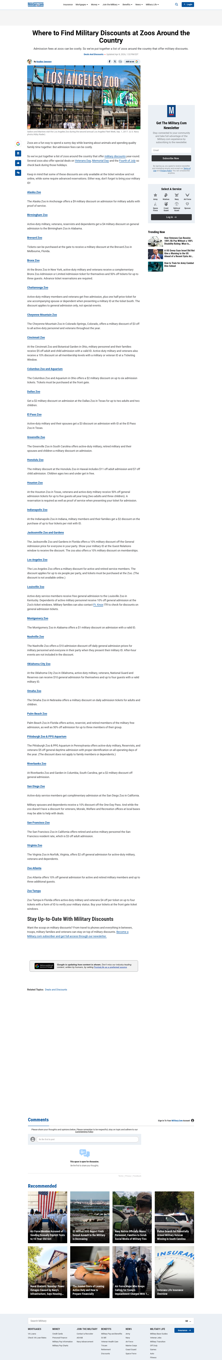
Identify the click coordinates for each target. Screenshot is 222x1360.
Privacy (128, 1176)
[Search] (176, 4)
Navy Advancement (85, 1341)
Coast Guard (131, 1349)
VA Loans (32, 1334)
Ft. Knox (98, 604)
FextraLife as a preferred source (110, 967)
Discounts (105, 1353)
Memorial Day (100, 160)
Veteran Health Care (109, 1341)
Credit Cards (57, 1334)
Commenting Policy (84, 1131)
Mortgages (81, 4)
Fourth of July (127, 160)
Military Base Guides (159, 1334)
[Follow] (18, 153)
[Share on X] (115, 61)
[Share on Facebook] (109, 61)
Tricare (104, 1345)
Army (128, 1334)
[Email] (120, 61)
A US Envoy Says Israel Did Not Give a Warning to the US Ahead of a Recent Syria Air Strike (179, 253)
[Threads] (18, 173)
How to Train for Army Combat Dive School (179, 264)
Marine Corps (131, 1345)
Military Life (151, 4)
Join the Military (110, 4)
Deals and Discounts (93, 54)
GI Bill (103, 1338)
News (138, 4)
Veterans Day (83, 160)
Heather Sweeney (43, 61)
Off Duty (153, 1345)
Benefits (126, 4)
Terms (120, 1176)
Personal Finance (59, 1338)
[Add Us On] (18, 144)
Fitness (153, 1357)
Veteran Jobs (155, 1338)
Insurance (68, 4)
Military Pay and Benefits (111, 1334)
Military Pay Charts (60, 1345)
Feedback (137, 1176)
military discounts (115, 156)
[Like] (18, 163)
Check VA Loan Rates (37, 1338)
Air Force (129, 1341)
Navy (128, 1338)
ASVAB (80, 1338)
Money (94, 4)
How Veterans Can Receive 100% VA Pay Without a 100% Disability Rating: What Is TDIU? (178, 241)
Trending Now (156, 232)
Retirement (106, 1349)
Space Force (131, 1353)
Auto (152, 1353)
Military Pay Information (62, 1341)
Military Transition (157, 1341)
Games (153, 1349)
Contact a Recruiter (85, 1334)
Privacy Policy (166, 171)
